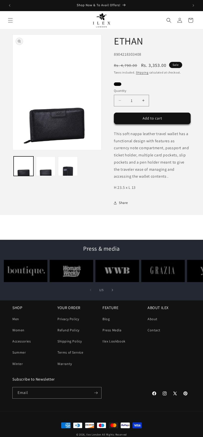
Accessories (21, 341)
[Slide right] (112, 290)
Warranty (64, 364)
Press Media (112, 330)
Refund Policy (68, 330)
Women (18, 330)
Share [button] (123, 202)
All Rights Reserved (114, 434)
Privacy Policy (68, 319)
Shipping (142, 72)
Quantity (120, 91)
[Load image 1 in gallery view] (23, 166)
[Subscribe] (95, 393)
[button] (10, 20)
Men (15, 319)
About (152, 319)
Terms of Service (70, 352)
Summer (19, 352)
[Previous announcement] (9, 5)
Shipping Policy (69, 341)
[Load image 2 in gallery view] (46, 166)
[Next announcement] (193, 5)
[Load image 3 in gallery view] (68, 166)
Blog (106, 319)
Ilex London (93, 434)
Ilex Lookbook (114, 341)
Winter (17, 364)
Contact (154, 330)
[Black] (117, 84)
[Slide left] (90, 290)
